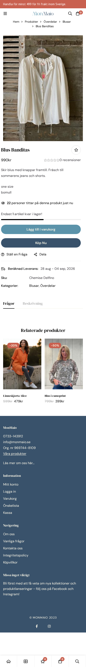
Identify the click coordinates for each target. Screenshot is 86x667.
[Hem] (8, 661)
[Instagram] (49, 626)
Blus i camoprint (55, 396)
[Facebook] (36, 626)
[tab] (8, 303)
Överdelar (50, 21)
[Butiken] (25, 661)
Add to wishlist (76, 150)
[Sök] (70, 13)
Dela (42, 254)
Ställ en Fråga (16, 254)
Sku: (4, 278)
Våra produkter (14, 453)
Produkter (31, 21)
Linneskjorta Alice (15, 396)
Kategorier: (9, 286)
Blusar (67, 21)
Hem (16, 21)
